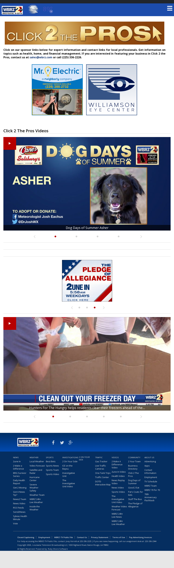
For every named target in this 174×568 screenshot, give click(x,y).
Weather (34, 457)
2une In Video (119, 471)
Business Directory (133, 467)
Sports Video (52, 474)
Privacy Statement (99, 537)
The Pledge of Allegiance (135, 505)
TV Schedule (150, 481)
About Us (149, 457)
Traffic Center (102, 477)
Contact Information (150, 471)
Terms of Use (118, 537)
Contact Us (82, 537)
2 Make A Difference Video (117, 464)
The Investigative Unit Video (68, 483)
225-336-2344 (150, 541)
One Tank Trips (103, 472)
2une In (17, 461)
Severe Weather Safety (34, 487)
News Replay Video (118, 482)
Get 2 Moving (19, 487)
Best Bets (51, 461)
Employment (150, 477)
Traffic (99, 457)
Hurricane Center (35, 479)
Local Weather (37, 461)
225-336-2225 (85, 541)
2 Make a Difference (18, 467)
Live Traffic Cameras (100, 467)
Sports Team (52, 469)
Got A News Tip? (19, 493)
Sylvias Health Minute (20, 518)
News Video (19, 503)
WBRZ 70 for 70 (152, 489)
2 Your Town (134, 461)
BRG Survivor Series (19, 474)
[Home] (13, 10)
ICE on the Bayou (67, 467)
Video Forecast (37, 465)
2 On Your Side (69, 461)
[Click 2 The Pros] (87, 281)
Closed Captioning (25, 537)
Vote (15, 523)
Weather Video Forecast (119, 508)
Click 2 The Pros (133, 474)
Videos (115, 457)
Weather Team (37, 494)
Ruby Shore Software (58, 549)
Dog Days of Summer (134, 482)
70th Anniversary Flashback (150, 497)
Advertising (150, 461)
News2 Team (19, 499)
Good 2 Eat (133, 487)
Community (134, 457)
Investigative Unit (68, 474)
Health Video (118, 476)
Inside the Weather (35, 508)
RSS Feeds (18, 507)
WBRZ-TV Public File (63, 537)
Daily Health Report (19, 482)
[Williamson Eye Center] (111, 116)
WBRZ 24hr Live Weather (36, 501)
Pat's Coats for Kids (135, 493)
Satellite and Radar (36, 471)
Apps (147, 465)
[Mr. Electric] (57, 116)
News (16, 457)
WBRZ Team (150, 485)
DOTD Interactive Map (103, 483)
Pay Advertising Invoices (140, 537)
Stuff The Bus (135, 499)
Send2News (19, 511)
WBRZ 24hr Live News (117, 515)
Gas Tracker (101, 461)
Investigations (70, 457)
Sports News (52, 465)
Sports (50, 457)
